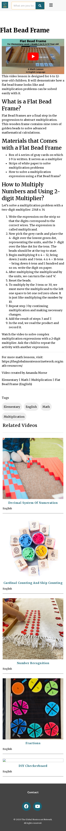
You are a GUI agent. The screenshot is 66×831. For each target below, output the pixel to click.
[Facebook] (26, 806)
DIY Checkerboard (33, 766)
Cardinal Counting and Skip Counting (33, 583)
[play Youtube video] (33, 56)
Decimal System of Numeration (33, 503)
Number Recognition (33, 663)
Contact (33, 792)
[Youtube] (37, 806)
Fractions (33, 743)
